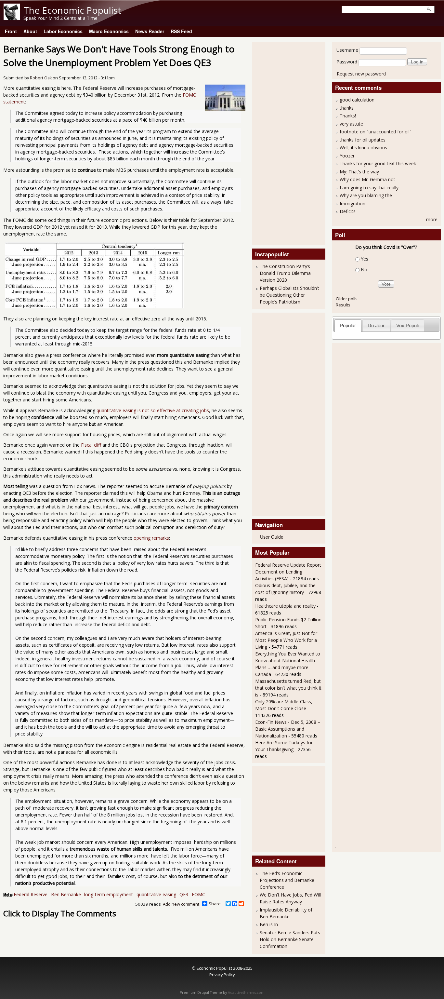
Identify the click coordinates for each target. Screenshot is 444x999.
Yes (364, 259)
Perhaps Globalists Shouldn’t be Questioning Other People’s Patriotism (289, 295)
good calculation (357, 100)
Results (343, 305)
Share (215, 903)
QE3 (183, 894)
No (364, 269)
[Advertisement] (281, 142)
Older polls (347, 299)
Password (346, 62)
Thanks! (348, 116)
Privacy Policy (222, 975)
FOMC (198, 894)
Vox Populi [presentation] (407, 325)
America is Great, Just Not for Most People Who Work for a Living (286, 640)
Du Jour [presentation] (376, 325)
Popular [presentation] (348, 325)
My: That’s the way (359, 172)
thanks (347, 108)
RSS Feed (181, 31)
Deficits (348, 211)
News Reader (149, 31)
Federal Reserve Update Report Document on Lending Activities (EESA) (288, 572)
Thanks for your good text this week (378, 163)
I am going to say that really (369, 187)
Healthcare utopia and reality (285, 606)
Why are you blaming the (366, 195)
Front (11, 31)
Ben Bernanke (66, 894)
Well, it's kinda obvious (363, 147)
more (431, 219)
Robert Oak (41, 78)
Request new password (361, 74)
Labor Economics (63, 31)
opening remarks (151, 538)
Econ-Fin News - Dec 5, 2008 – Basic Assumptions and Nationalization (287, 729)
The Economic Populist (72, 10)
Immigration (352, 203)
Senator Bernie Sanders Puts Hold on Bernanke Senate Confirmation (290, 939)
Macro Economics (109, 31)
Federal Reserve (30, 894)
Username (347, 50)
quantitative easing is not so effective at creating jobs (153, 410)
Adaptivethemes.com (246, 992)
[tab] (347, 325)
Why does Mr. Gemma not (367, 179)
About (30, 31)
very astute (351, 124)
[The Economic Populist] (12, 18)
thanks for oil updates (362, 140)
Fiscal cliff (91, 445)
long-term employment (108, 894)
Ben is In (269, 924)
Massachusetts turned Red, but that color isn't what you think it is (288, 688)
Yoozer (347, 156)
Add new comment (181, 904)
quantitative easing (156, 894)
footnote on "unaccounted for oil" (375, 131)
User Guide (271, 536)
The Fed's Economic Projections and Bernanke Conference (287, 880)
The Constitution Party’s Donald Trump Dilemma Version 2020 (285, 273)
